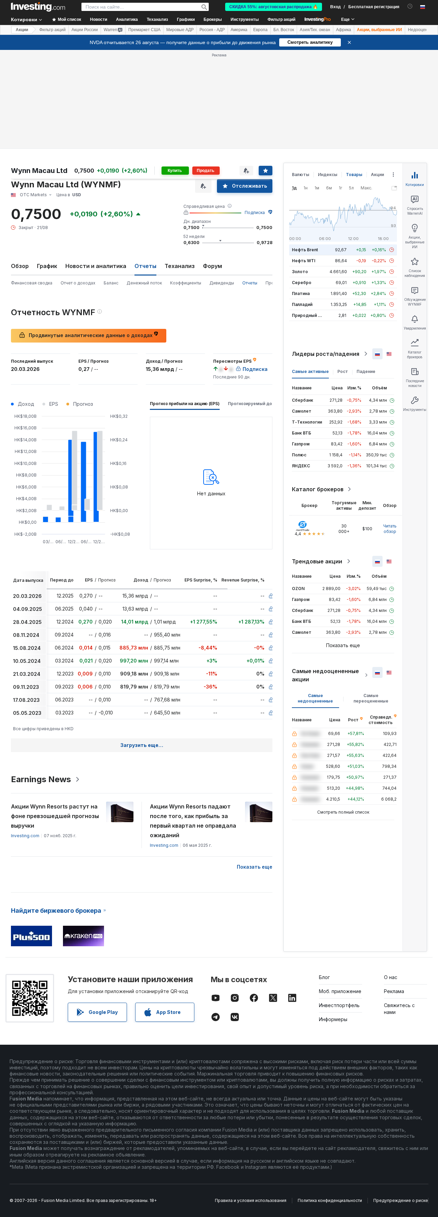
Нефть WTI (303, 260)
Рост (342, 371)
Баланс (111, 282)
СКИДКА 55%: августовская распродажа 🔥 (273, 6)
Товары (354, 174)
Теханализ (180, 266)
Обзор (20, 266)
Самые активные (310, 371)
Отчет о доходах (78, 282)
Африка (343, 29)
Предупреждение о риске (400, 1200)
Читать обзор (390, 528)
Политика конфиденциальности (330, 1200)
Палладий (302, 304)
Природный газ (308, 315)
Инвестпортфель (339, 1005)
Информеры (333, 1019)
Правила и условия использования (250, 1200)
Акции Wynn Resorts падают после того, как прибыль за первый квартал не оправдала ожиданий (193, 821)
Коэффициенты (185, 282)
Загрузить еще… (141, 745)
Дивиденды (221, 282)
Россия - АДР (212, 29)
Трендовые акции (317, 561)
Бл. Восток (283, 29)
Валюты (300, 174)
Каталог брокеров (318, 489)
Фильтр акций (281, 19)
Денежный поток (144, 282)
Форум (212, 266)
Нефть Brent (305, 249)
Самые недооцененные (315, 698)
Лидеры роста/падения (325, 353)
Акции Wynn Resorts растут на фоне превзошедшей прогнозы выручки (55, 816)
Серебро (301, 282)
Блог (324, 977)
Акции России (85, 29)
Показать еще (254, 867)
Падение (366, 371)
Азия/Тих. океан (315, 29)
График (47, 266)
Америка (239, 29)
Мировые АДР (180, 29)
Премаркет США (144, 29)
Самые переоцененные (370, 698)
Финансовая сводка (31, 282)
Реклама (394, 991)
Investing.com (25, 835)
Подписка (255, 212)
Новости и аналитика (95, 266)
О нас (390, 977)
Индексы (327, 174)
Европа (260, 29)
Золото (300, 271)
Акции (22, 29)
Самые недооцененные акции (325, 675)
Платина (301, 293)
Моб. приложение (340, 991)
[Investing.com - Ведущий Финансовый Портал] (38, 7)
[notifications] (410, 6)
